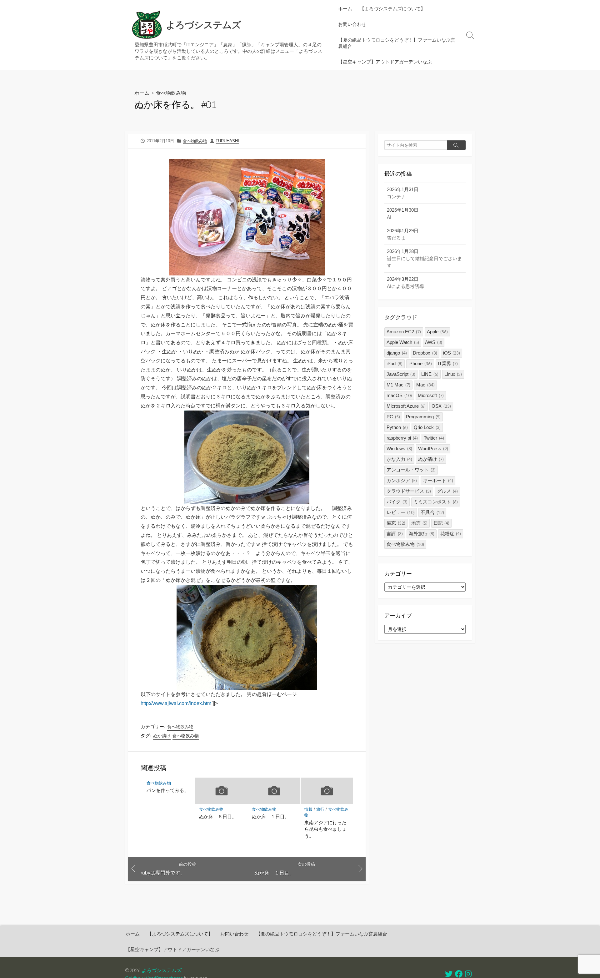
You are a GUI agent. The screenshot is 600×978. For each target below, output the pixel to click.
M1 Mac (398, 384)
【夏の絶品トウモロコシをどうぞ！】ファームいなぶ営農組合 (396, 43)
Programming (423, 416)
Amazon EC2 (404, 331)
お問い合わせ (352, 24)
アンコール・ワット (411, 469)
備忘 (396, 523)
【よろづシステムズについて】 (392, 8)
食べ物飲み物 (171, 93)
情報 (308, 809)
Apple (437, 331)
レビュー (401, 512)
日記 (441, 523)
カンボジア (402, 480)
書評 (395, 533)
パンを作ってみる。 (168, 790)
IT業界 (448, 363)
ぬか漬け (162, 735)
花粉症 (450, 533)
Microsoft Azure (406, 406)
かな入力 (399, 459)
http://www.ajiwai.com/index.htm (176, 703)
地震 (419, 523)
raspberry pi (402, 438)
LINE (429, 374)
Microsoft (431, 395)
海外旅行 (421, 533)
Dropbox (425, 352)
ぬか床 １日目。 (270, 816)
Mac (425, 384)
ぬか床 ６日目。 (218, 816)
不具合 (432, 512)
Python (397, 427)
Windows (399, 448)
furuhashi (227, 141)
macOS (399, 395)
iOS (451, 352)
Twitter (434, 438)
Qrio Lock (427, 427)
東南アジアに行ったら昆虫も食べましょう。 (325, 829)
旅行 (320, 809)
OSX (441, 406)
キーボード (438, 480)
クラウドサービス (409, 491)
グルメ (447, 491)
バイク (397, 501)
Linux (453, 374)
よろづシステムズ (162, 970)
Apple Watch (403, 342)
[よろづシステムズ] (146, 25)
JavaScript (401, 374)
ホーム (345, 8)
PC (393, 416)
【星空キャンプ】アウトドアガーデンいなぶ (385, 61)
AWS (433, 342)
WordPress (433, 448)
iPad (394, 363)
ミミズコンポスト (435, 501)
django (397, 352)
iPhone (420, 363)
